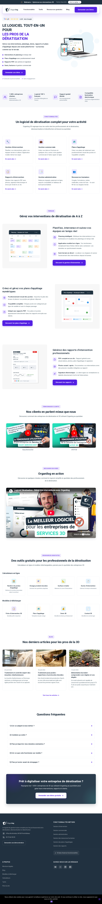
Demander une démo (14, 72)
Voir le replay (74, 2)
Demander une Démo (86, 10)
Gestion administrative (60, 834)
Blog (67, 9)
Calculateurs (6, 878)
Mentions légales (7, 866)
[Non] (100, 899)
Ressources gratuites (54, 9)
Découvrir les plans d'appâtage (17, 323)
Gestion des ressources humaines (64, 838)
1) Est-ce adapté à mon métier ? (22, 726)
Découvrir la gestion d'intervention (69, 263)
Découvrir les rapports (65, 382)
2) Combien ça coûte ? (18, 735)
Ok (51, 901)
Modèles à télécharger (9, 874)
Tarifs (41, 9)
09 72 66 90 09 (10, 837)
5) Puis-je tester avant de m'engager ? (24, 762)
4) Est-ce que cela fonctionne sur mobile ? (26, 753)
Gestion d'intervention (60, 826)
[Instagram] (60, 867)
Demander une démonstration (14, 843)
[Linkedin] (65, 867)
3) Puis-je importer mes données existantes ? (27, 744)
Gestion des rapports (59, 846)
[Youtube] (55, 867)
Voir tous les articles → (51, 695)
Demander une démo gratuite (51, 795)
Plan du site (6, 886)
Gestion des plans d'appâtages (63, 842)
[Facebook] (70, 867)
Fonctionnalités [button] (29, 9)
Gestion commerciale (60, 830)
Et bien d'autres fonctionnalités (67, 853)
